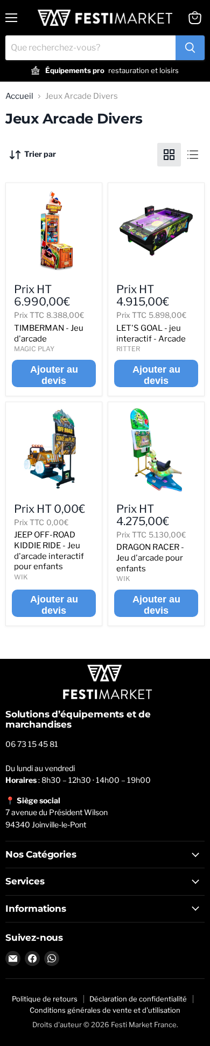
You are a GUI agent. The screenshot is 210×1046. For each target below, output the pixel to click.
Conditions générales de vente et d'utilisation (105, 1010)
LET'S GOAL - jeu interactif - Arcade (151, 333)
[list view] (193, 154)
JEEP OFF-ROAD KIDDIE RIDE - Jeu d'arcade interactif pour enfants (49, 550)
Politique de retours (45, 998)
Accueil (19, 96)
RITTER (128, 349)
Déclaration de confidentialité (138, 998)
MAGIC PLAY (34, 349)
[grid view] (169, 154)
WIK (21, 577)
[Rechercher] (190, 47)
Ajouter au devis (54, 375)
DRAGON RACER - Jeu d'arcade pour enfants (150, 557)
